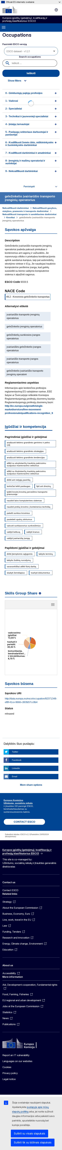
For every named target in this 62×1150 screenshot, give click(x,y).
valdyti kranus (32, 532)
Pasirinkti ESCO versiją (14, 44)
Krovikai (10, 217)
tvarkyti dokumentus (40, 573)
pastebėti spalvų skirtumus (19, 519)
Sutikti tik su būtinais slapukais (32, 1142)
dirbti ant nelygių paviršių (18, 480)
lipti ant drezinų (43, 486)
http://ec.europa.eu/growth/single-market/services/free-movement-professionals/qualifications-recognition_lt (29, 409)
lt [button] (56, 10)
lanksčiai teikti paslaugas (18, 486)
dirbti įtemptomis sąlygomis (20, 554)
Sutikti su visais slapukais (29, 1133)
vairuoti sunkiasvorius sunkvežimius (24, 525)
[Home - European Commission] (9, 9)
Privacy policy (10, 1073)
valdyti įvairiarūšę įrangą (18, 538)
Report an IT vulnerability (15, 1055)
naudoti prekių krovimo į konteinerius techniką (28, 507)
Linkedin (16, 768)
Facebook (16, 760)
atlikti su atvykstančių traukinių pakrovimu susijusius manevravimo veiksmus (26, 464)
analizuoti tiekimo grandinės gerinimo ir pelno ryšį (28, 443)
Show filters (14, 80)
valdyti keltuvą (13, 532)
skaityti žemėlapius (16, 573)
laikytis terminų (46, 554)
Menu (4, 28)
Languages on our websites (17, 1061)
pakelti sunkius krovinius (18, 513)
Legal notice (9, 1079)
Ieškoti (31, 73)
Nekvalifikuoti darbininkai (15, 208)
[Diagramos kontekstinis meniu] (53, 605)
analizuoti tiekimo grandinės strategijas (25, 451)
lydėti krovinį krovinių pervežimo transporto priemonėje (27, 493)
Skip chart (31, 605)
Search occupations (30, 56)
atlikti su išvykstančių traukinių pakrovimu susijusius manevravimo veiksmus (26, 472)
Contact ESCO (10, 890)
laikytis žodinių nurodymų (19, 560)
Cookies (6, 1067)
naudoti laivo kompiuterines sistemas (24, 500)
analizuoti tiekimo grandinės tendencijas (26, 457)
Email (14, 776)
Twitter (15, 752)
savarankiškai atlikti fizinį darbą (21, 566)
